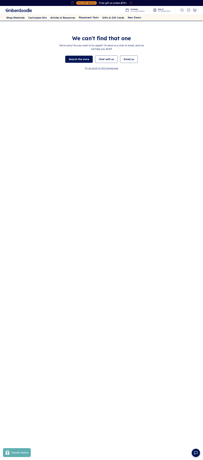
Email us (129, 59)
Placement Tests (89, 17)
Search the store (79, 59)
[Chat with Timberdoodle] (196, 453)
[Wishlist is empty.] (189, 10)
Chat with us (106, 59)
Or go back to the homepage (101, 68)
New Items (134, 17)
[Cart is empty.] (195, 10)
